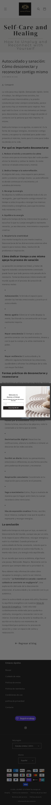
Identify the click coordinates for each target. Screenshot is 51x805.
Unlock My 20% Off (13, 408)
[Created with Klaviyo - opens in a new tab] (25, 418)
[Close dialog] (48, 388)
